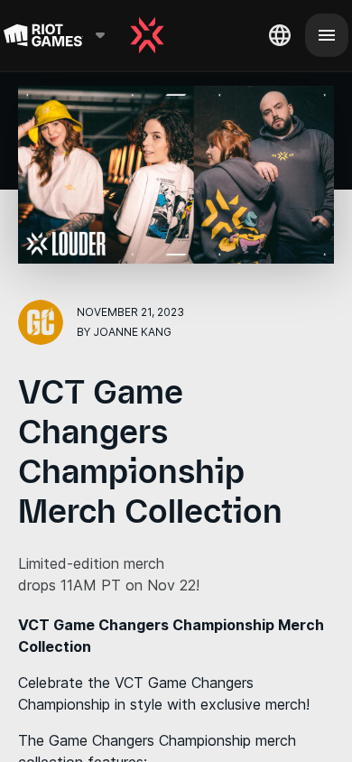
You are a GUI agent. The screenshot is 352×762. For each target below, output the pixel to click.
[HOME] (147, 35)
